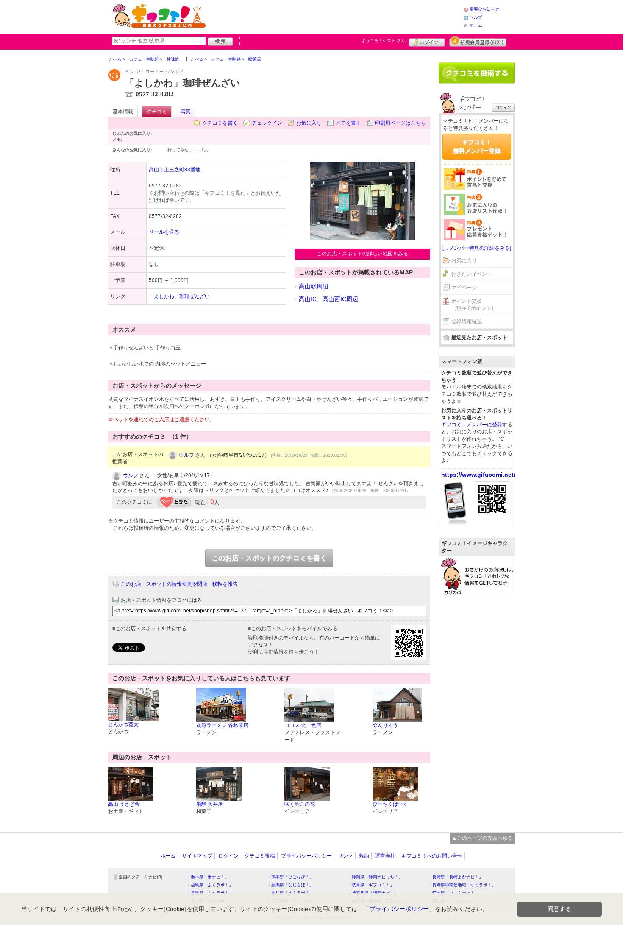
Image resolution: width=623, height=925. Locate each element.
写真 (186, 112)
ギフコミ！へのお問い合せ (431, 856)
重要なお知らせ (484, 9)
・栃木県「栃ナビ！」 (207, 877)
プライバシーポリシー (306, 856)
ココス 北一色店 (302, 725)
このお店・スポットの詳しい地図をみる (362, 254)
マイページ (464, 288)
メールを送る (164, 232)
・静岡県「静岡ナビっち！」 (375, 877)
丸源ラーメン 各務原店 (222, 725)
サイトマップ (197, 856)
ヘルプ (476, 17)
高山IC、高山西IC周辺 (328, 299)
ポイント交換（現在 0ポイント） (473, 304)
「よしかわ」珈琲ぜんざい (179, 296)
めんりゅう (385, 725)
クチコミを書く (220, 123)
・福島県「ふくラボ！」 (209, 885)
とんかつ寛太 (123, 724)
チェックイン (267, 123)
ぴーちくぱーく (390, 804)
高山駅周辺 (313, 286)
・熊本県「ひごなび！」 (290, 877)
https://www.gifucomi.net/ (478, 474)
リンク (345, 856)
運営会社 (385, 856)
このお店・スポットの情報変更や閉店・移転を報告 (179, 584)
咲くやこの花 (299, 804)
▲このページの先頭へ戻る (482, 838)
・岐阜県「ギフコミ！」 (371, 885)
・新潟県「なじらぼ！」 (290, 885)
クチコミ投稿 (260, 856)
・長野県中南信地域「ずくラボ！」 (462, 885)
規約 (364, 856)
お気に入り (309, 123)
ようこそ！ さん (383, 40)
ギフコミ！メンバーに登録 (471, 425)
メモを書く (348, 123)
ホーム (476, 25)
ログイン (427, 41)
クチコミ (157, 112)
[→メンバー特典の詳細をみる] (476, 248)
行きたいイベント (471, 274)
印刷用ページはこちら (400, 123)
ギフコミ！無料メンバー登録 (477, 146)
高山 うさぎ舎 (124, 804)
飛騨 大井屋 (209, 804)
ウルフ (186, 455)
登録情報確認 (466, 321)
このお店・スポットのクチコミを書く (269, 558)
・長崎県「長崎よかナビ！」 (455, 877)
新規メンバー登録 (477, 41)
